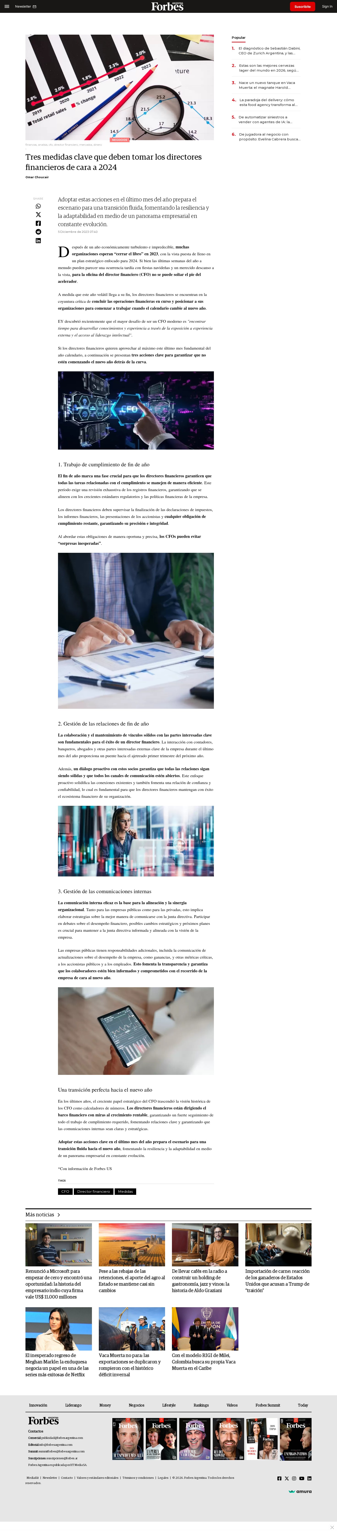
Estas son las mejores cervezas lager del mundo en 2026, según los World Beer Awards (268, 68)
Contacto (67, 1477)
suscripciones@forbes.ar (62, 1458)
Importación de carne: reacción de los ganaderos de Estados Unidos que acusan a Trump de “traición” (277, 1281)
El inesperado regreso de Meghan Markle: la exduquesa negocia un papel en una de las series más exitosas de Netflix (57, 1365)
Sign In (327, 6)
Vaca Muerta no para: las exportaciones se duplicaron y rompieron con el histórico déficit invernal (130, 1365)
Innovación (38, 1405)
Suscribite (303, 6)
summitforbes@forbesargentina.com (62, 1451)
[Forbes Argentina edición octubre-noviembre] (262, 1439)
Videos (232, 1405)
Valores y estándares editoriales (98, 1477)
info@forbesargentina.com (55, 1444)
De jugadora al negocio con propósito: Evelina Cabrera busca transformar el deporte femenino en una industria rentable (268, 137)
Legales (163, 1477)
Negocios (136, 1405)
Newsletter (50, 1477)
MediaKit (33, 1477)
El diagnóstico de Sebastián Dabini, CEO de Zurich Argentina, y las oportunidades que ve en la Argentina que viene (269, 51)
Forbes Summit (268, 1405)
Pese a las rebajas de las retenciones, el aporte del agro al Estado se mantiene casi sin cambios (132, 1281)
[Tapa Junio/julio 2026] (128, 1439)
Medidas (125, 1191)
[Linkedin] (38, 240)
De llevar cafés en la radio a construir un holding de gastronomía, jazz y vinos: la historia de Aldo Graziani (200, 1281)
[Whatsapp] (38, 206)
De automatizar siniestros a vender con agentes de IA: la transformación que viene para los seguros (269, 119)
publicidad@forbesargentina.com (62, 1438)
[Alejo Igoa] (195, 1439)
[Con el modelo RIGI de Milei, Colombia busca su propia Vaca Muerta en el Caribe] (205, 1328)
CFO (65, 1191)
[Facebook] (38, 223)
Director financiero (93, 1191)
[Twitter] (38, 215)
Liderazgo (73, 1405)
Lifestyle (169, 1405)
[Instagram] (294, 1478)
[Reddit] (38, 232)
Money (105, 1405)
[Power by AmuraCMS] (300, 1491)
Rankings (201, 1405)
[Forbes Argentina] (168, 6)
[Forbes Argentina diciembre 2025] (228, 1439)
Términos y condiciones (138, 1477)
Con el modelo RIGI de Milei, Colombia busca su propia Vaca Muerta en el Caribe (203, 1362)
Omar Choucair (37, 177)
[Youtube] (301, 1478)
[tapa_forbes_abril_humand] (161, 1439)
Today (303, 1405)
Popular (239, 37)
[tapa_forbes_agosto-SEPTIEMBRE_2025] (295, 1439)
